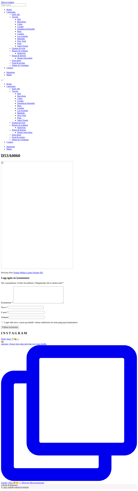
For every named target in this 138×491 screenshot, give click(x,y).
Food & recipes (18, 63)
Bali (19, 19)
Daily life (16, 14)
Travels (15, 17)
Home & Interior (19, 56)
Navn (4, 307)
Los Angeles (22, 36)
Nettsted (4, 317)
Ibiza (19, 31)
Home (9, 9)
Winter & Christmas (20, 65)
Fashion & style (18, 48)
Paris (19, 43)
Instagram (10, 72)
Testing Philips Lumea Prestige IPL (28, 272)
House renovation (24, 58)
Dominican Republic (26, 29)
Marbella (21, 39)
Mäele (9, 75)
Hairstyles (21, 53)
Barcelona (21, 22)
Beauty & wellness (20, 51)
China (19, 24)
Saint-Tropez (22, 46)
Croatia (20, 26)
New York (21, 41)
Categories (10, 12)
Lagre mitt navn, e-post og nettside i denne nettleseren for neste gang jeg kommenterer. (41, 322)
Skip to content (7, 2)
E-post (4, 312)
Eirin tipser (16, 60)
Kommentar (7, 302)
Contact (9, 68)
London (20, 34)
